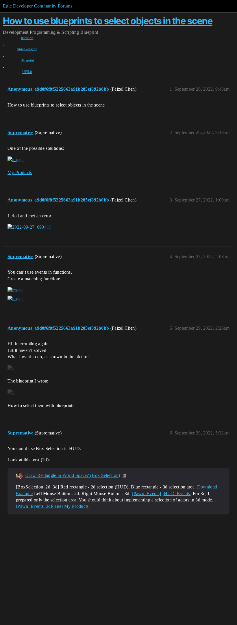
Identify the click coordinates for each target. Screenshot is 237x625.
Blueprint (27, 60)
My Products (20, 172)
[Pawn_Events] (146, 493)
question (27, 38)
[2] (11, 368)
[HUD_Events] (177, 493)
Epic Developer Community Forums (37, 5)
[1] (11, 392)
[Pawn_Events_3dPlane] (39, 506)
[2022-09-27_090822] (29, 227)
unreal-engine (27, 49)
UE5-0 (27, 72)
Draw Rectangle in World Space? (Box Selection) (72, 475)
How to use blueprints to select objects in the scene (107, 21)
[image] (16, 159)
